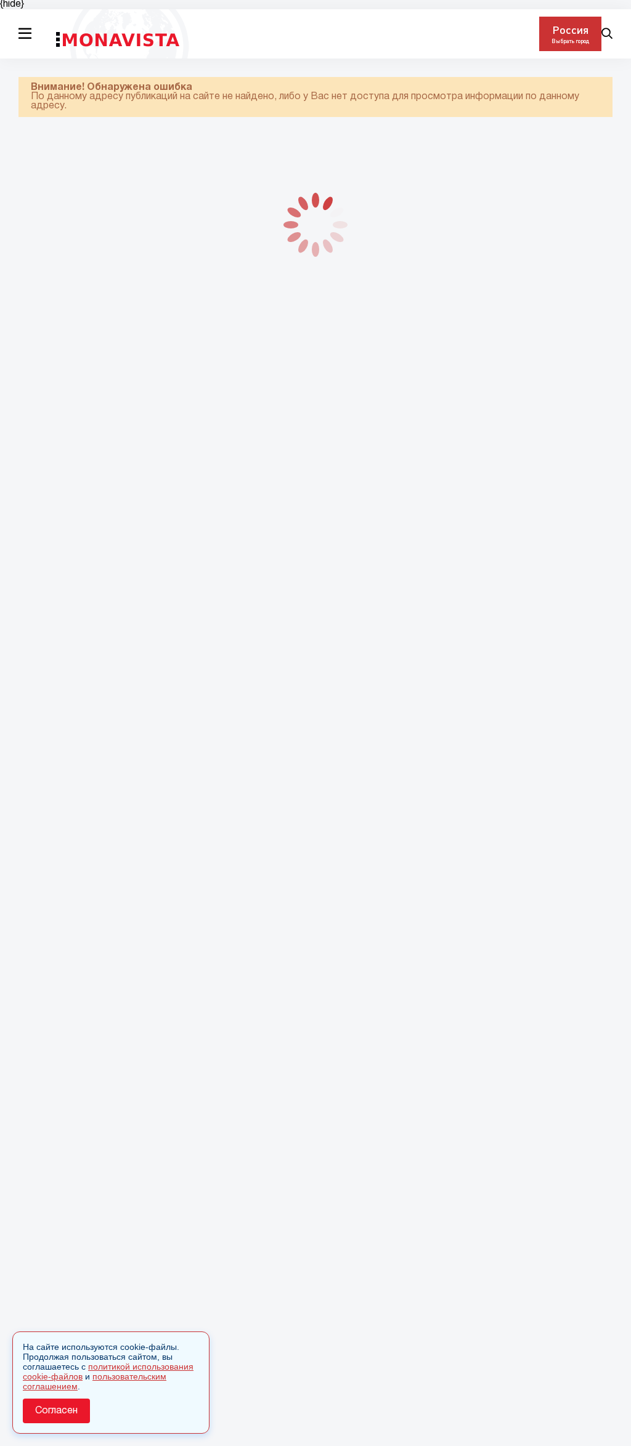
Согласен (56, 1411)
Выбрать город (570, 41)
